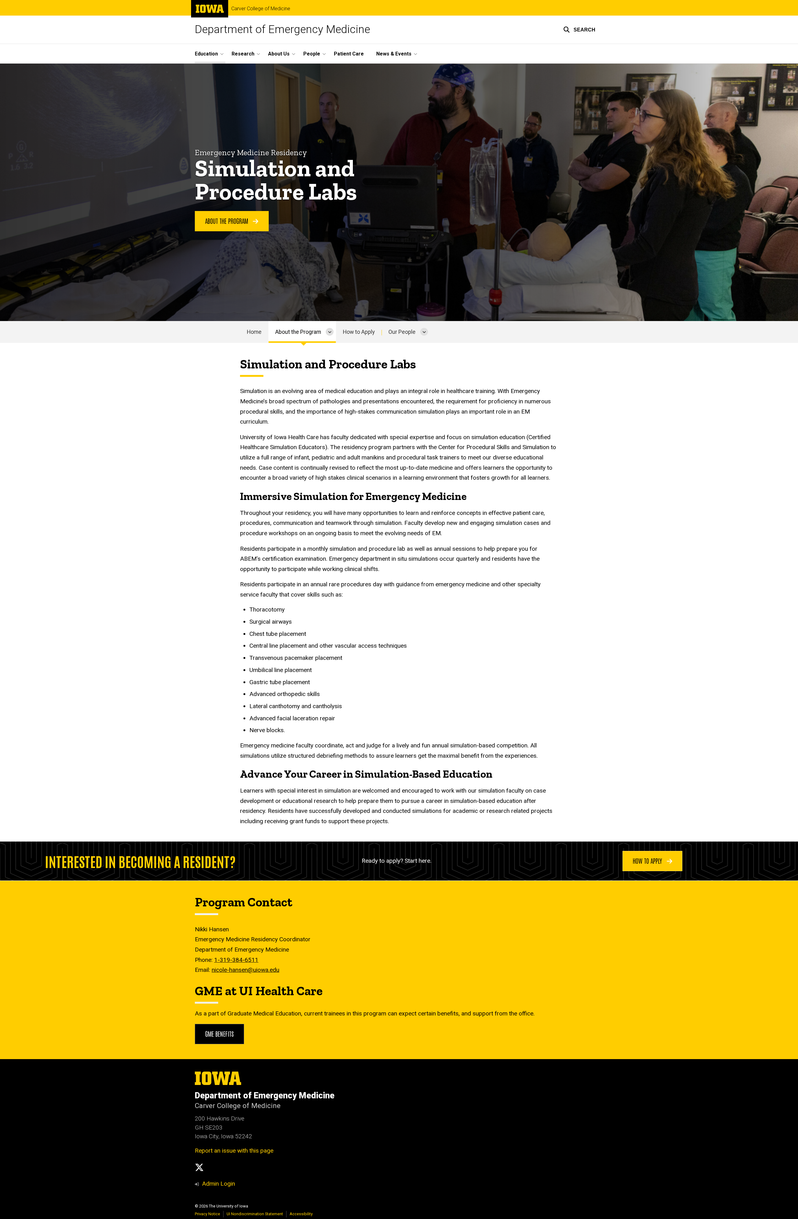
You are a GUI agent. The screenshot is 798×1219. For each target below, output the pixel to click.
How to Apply (359, 332)
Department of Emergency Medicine (282, 29)
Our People (402, 332)
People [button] (311, 54)
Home (254, 332)
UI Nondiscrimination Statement (255, 1214)
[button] (579, 30)
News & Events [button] (393, 54)
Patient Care (349, 54)
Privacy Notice (207, 1214)
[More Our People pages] (424, 332)
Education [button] (206, 54)
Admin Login (218, 1183)
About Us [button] (279, 54)
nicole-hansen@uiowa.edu (245, 969)
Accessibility (301, 1214)
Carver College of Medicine (260, 9)
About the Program (298, 332)
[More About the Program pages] (329, 332)
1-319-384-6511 (236, 959)
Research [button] (243, 54)
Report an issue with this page (234, 1150)
